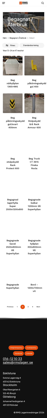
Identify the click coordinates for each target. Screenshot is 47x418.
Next (38, 307)
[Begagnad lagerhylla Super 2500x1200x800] (13, 185)
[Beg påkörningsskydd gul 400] (34, 65)
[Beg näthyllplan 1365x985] (13, 65)
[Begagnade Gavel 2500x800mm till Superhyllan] (13, 226)
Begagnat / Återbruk (18, 38)
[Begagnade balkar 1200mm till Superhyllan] (34, 185)
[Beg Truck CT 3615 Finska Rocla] (34, 144)
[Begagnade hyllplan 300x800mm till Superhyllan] (34, 226)
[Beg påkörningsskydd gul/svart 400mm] (13, 103)
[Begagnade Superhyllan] (13, 270)
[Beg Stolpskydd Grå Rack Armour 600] (34, 103)
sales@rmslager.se (18, 362)
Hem (5, 38)
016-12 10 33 (12, 359)
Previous (10, 307)
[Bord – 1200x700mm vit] (34, 270)
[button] (3, 3)
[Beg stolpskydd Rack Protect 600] (13, 144)
